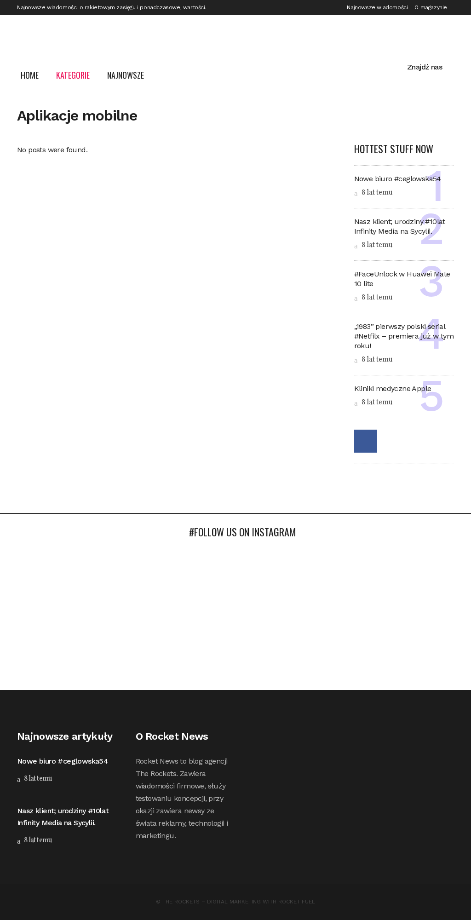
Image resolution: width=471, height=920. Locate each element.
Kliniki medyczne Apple (392, 388)
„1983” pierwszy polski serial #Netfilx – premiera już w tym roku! (404, 336)
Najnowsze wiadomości (377, 7)
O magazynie (430, 7)
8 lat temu (376, 193)
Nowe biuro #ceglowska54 (397, 178)
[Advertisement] (235, 621)
